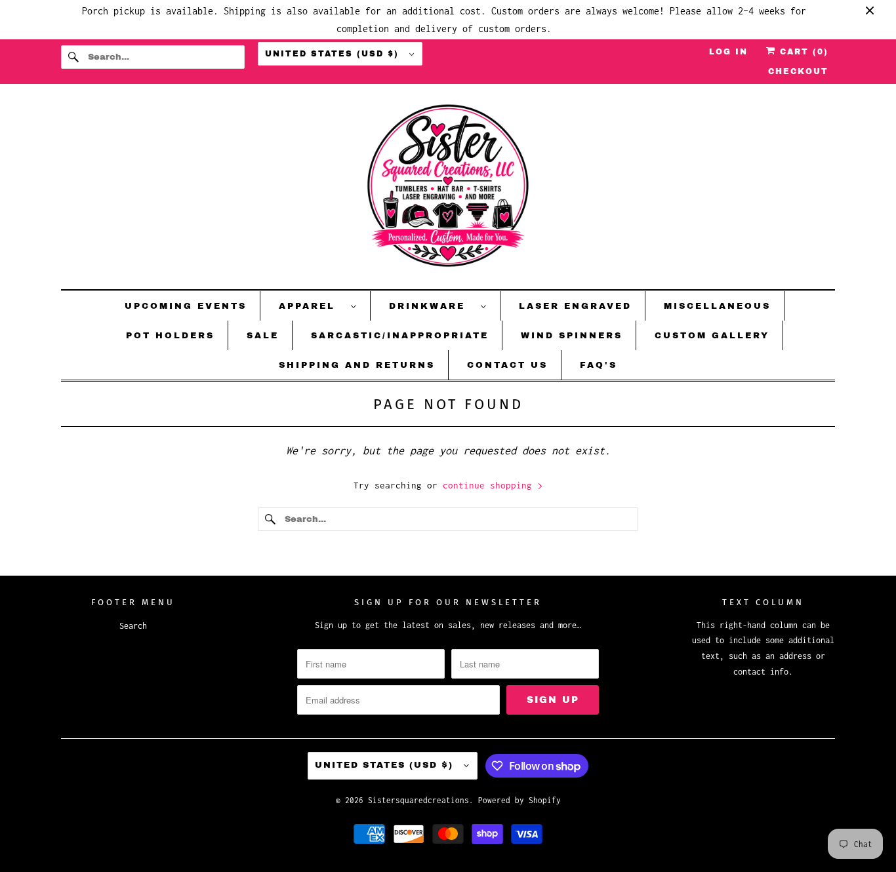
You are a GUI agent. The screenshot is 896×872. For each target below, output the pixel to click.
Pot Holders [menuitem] (170, 335)
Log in (728, 51)
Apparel (311, 306)
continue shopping (490, 485)
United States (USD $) (334, 53)
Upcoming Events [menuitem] (186, 306)
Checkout (798, 71)
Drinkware (431, 306)
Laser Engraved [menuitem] (575, 306)
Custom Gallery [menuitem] (712, 335)
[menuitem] (318, 306)
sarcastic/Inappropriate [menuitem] (400, 335)
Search (133, 626)
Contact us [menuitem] (507, 365)
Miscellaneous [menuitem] (717, 306)
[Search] (74, 57)
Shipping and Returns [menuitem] (357, 365)
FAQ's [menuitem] (598, 365)
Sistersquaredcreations (418, 800)
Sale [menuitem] (263, 335)
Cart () (802, 51)
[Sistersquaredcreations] (448, 190)
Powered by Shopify (519, 800)
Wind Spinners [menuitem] (571, 335)
